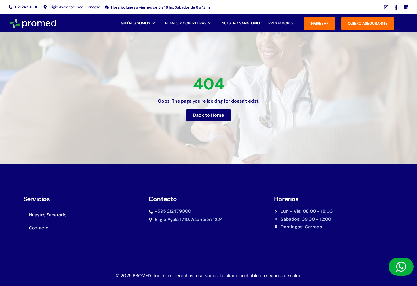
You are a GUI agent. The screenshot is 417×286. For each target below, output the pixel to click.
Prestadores (281, 23)
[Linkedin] (406, 7)
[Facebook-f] (396, 7)
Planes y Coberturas (186, 23)
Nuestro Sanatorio (241, 23)
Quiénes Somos (135, 23)
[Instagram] (386, 7)
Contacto (38, 228)
